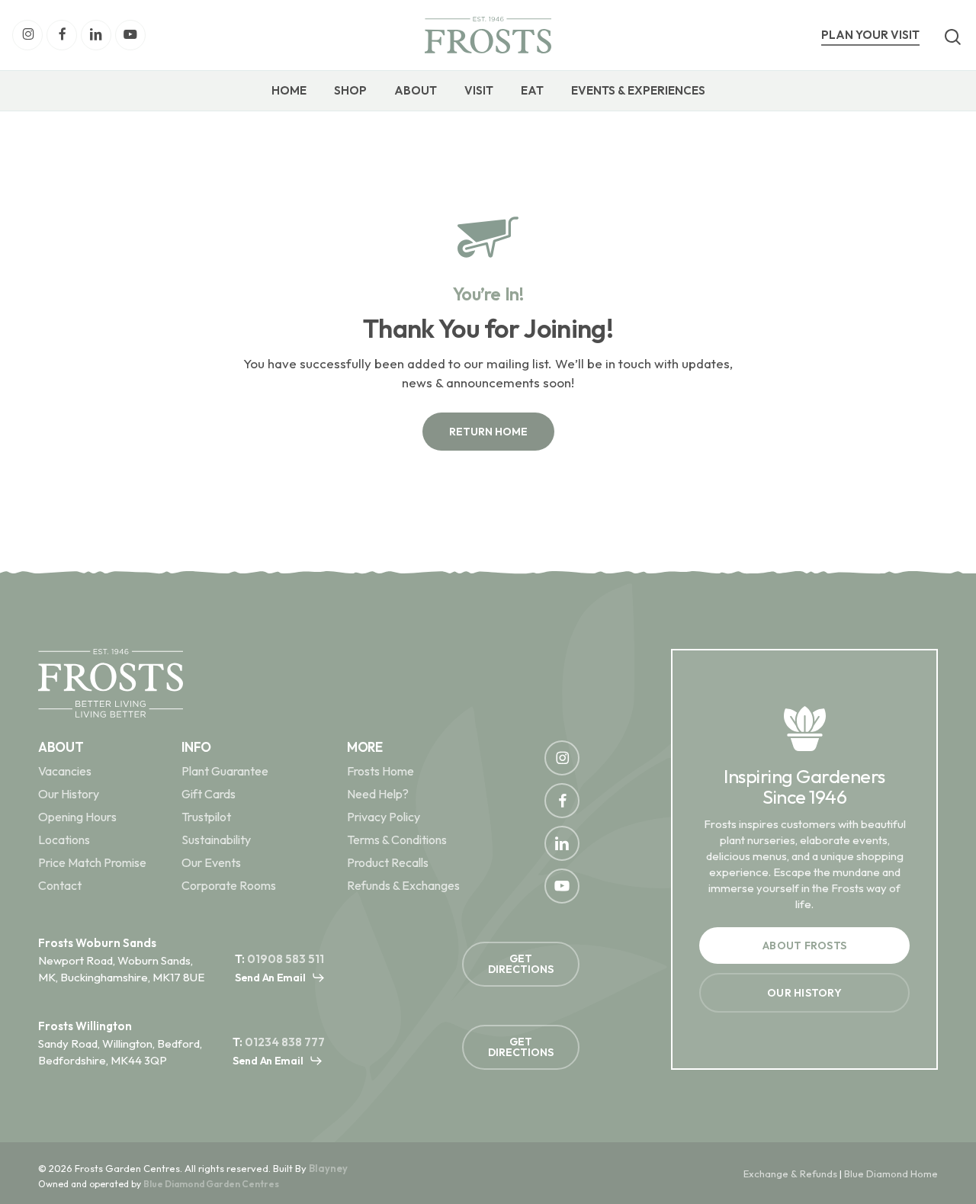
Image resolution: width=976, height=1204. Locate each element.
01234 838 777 (285, 1042)
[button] (488, 432)
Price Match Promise (92, 862)
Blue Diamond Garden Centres (211, 1184)
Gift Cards (208, 793)
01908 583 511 (285, 959)
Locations (64, 839)
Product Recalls (388, 862)
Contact (60, 885)
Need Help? (378, 793)
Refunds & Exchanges (403, 885)
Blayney (328, 1168)
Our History (68, 793)
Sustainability (216, 839)
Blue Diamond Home (891, 1173)
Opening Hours (77, 816)
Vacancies (65, 771)
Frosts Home (380, 771)
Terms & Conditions (397, 839)
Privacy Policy (383, 816)
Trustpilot (206, 816)
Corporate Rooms (228, 885)
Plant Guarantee (224, 771)
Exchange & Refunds (790, 1173)
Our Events (211, 862)
